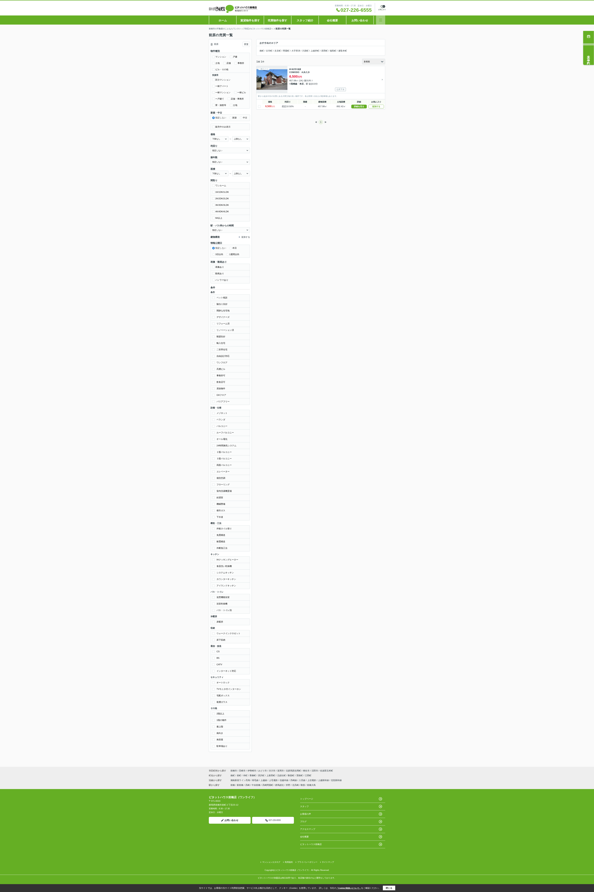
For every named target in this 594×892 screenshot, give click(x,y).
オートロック (223, 682)
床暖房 (220, 622)
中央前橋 (256, 785)
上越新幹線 (323, 780)
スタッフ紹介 (305, 20)
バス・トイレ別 (224, 610)
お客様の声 (305, 814)
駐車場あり (222, 746)
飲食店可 (221, 382)
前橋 (232, 785)
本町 (245, 775)
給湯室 (220, 497)
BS (218, 658)
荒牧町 (299, 775)
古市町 (269, 50)
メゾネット (222, 413)
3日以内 (219, 254)
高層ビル (221, 369)
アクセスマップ (307, 829)
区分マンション (222, 80)
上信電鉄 (312, 780)
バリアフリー (223, 401)
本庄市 (294, 69)
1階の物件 (221, 720)
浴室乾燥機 (222, 603)
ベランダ (221, 419)
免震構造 (221, 535)
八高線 (302, 780)
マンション (220, 56)
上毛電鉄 (273, 780)
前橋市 (233, 770)
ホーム (223, 20)
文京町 (277, 50)
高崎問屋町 (267, 785)
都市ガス (221, 510)
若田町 (324, 50)
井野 (288, 785)
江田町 (308, 775)
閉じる (389, 888)
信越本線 (284, 780)
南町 (262, 50)
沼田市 (315, 770)
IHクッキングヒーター (227, 559)
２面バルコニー (224, 452)
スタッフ (304, 806)
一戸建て (219, 99)
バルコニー (222, 426)
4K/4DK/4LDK (222, 211)
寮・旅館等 (220, 105)
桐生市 (306, 770)
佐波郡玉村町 (326, 770)
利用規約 (289, 862)
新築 (234, 117)
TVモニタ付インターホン (229, 689)
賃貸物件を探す (250, 20)
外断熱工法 (222, 548)
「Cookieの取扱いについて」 (348, 888)
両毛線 (255, 780)
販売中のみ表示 (222, 127)
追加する (376, 106)
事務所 (241, 63)
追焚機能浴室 (223, 597)
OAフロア (221, 395)
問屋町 (286, 50)
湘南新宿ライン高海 (240, 780)
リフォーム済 (223, 323)
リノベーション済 (225, 330)
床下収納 (221, 640)
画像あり (219, 267)
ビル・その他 (221, 69)
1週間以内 (234, 254)
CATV (219, 664)
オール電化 (222, 439)
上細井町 (315, 50)
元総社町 (281, 775)
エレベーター (223, 471)
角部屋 (220, 739)
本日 (234, 248)
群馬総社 (279, 785)
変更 (246, 44)
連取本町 (342, 50)
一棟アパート (221, 86)
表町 (239, 775)
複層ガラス (222, 702)
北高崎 (295, 785)
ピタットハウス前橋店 (311, 844)
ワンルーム (220, 185)
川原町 (305, 50)
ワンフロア (222, 362)
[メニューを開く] (381, 20)
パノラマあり (221, 280)
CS (218, 651)
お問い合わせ (359, 20)
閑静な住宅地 (223, 310)
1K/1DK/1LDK (222, 192)
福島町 (333, 50)
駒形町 (291, 775)
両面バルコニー (224, 465)
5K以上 (218, 218)
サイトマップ (328, 862)
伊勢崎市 (252, 770)
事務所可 (221, 375)
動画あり (219, 273)
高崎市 (242, 770)
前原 (299, 69)
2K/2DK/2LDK (222, 198)
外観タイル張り (224, 528)
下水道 (220, 517)
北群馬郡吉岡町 (293, 770)
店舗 (228, 63)
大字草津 (295, 50)
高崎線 (294, 84)
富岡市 (280, 770)
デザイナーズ (223, 317)
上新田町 (271, 775)
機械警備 (221, 504)
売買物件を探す (277, 20)
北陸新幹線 (336, 780)
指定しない (220, 117)
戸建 (235, 56)
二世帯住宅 (222, 349)
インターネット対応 (226, 671)
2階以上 (220, 713)
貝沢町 (261, 775)
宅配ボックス (223, 695)
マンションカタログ (271, 862)
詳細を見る (359, 106)
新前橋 (240, 785)
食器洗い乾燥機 (224, 566)
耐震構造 (221, 541)
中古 (245, 117)
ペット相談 (222, 297)
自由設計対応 (223, 356)
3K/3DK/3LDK (222, 205)
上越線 (264, 780)
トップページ (306, 799)
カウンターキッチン (226, 579)
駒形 (303, 785)
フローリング (223, 484)
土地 (217, 63)
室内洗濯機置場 (224, 491)
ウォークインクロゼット (228, 633)
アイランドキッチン (226, 585)
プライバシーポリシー (307, 862)
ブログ (303, 821)
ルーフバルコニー (225, 432)
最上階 (220, 726)
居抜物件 (221, 388)
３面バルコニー (224, 458)
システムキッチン (225, 572)
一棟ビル (241, 92)
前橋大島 (311, 785)
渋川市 (272, 770)
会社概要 (332, 20)
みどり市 (262, 770)
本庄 (301, 84)
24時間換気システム (226, 445)
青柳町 (253, 775)
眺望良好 (221, 336)
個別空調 (221, 478)
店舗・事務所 (237, 99)
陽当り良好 (222, 304)
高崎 (247, 785)
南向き (220, 733)
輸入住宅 (221, 343)
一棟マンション (222, 92)
